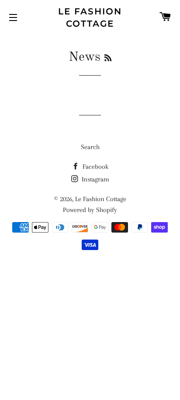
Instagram (94, 179)
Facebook (94, 166)
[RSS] (108, 59)
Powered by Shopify (90, 210)
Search (90, 147)
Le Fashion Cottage (90, 17)
